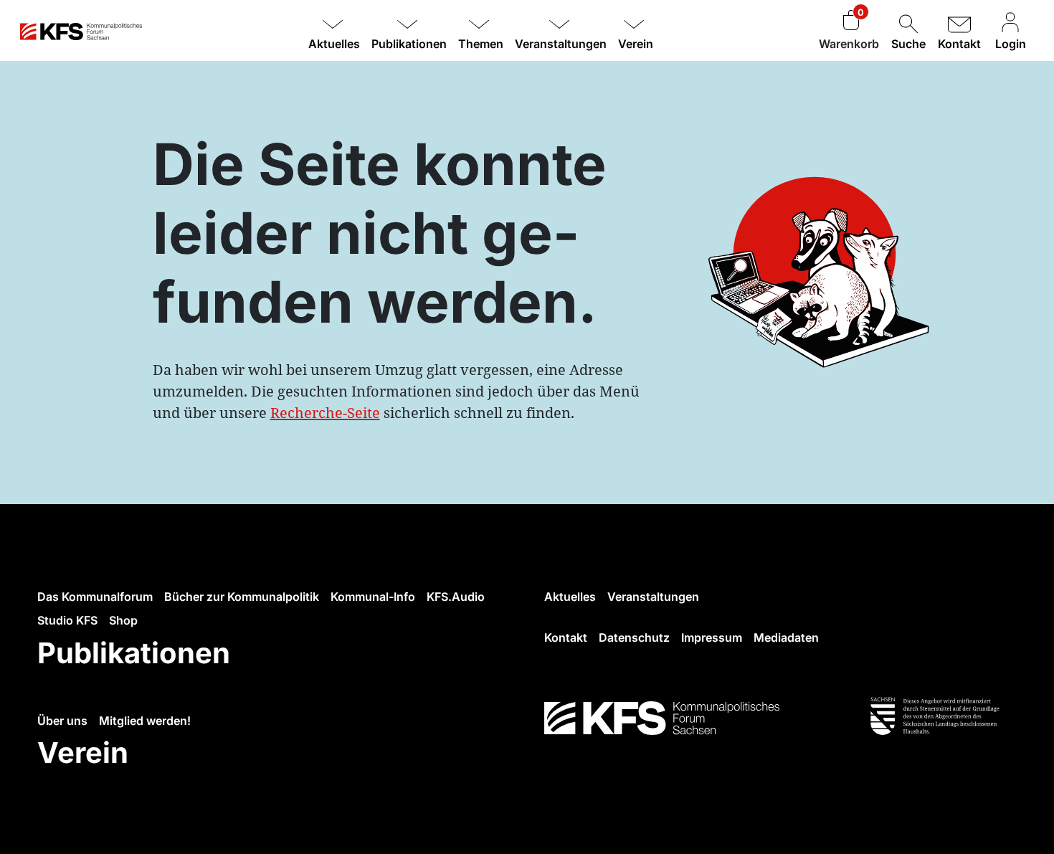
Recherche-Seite (325, 412)
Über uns (62, 720)
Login (1010, 44)
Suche (908, 44)
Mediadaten (786, 637)
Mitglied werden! (145, 720)
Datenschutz (634, 637)
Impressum (711, 637)
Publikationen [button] (409, 44)
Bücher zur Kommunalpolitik (241, 596)
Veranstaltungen (653, 596)
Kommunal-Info (373, 596)
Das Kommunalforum (95, 596)
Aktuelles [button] (334, 44)
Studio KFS (67, 620)
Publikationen (133, 652)
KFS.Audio (456, 596)
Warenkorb (849, 44)
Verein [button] (635, 44)
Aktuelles (570, 596)
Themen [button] (480, 44)
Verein (82, 752)
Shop (123, 620)
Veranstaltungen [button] (561, 44)
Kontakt (959, 44)
